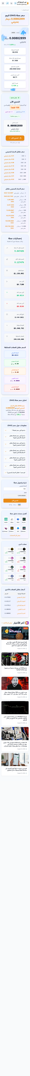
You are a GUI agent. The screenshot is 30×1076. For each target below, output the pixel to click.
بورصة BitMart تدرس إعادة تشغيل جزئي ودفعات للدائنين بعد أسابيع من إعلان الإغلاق (15, 718)
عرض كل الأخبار (7, 623)
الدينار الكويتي (21, 609)
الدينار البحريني (23, 486)
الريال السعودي (21, 597)
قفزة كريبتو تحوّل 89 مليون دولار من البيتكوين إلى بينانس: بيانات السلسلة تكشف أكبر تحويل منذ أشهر (16, 643)
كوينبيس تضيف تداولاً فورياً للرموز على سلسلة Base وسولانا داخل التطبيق (16, 769)
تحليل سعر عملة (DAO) (18, 400)
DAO (25, 493)
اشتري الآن (14, 138)
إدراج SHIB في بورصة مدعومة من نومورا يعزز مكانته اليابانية (15, 669)
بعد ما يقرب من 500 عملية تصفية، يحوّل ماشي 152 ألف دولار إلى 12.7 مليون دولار (15, 693)
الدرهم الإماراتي (21, 605)
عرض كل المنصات (15, 535)
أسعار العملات (25, 10)
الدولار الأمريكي (21, 601)
